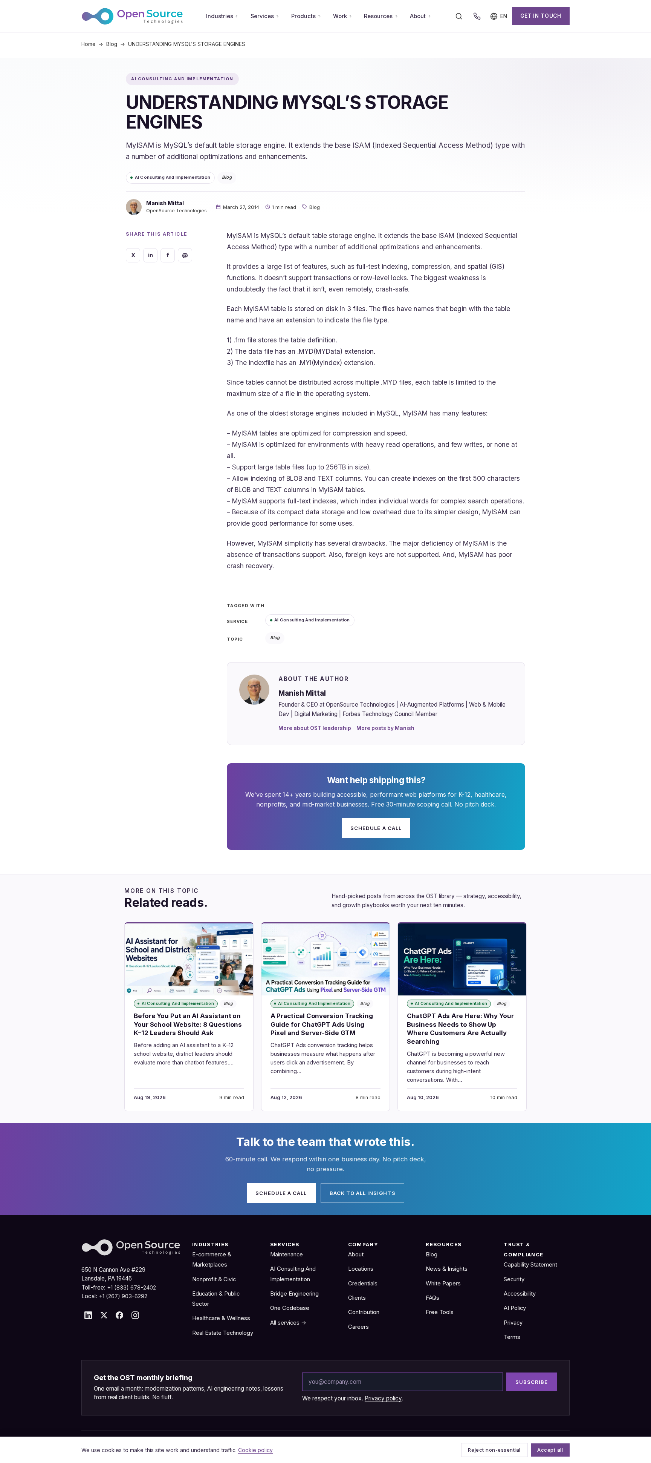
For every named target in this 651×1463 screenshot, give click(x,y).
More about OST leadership (314, 728)
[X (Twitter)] (104, 1315)
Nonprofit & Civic (214, 1279)
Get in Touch (540, 16)
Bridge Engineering (294, 1293)
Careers (358, 1326)
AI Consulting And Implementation (172, 177)
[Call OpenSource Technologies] (477, 16)
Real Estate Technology (222, 1333)
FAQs (432, 1297)
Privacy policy (383, 1398)
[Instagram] (135, 1315)
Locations (360, 1268)
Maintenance (286, 1254)
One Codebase (289, 1308)
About (418, 16)
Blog (111, 44)
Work (340, 16)
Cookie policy (255, 1450)
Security (514, 1279)
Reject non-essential (494, 1450)
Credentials (362, 1283)
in (150, 255)
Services (262, 16)
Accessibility (520, 1293)
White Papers (443, 1283)
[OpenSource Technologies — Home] (132, 16)
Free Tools (440, 1312)
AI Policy (515, 1308)
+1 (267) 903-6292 (123, 1296)
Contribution (363, 1312)
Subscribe (531, 1382)
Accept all (550, 1450)
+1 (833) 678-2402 (131, 1287)
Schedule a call (376, 828)
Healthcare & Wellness (221, 1318)
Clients (357, 1297)
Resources (378, 16)
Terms (512, 1337)
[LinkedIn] (88, 1315)
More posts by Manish (385, 728)
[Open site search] (459, 16)
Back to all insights (363, 1193)
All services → (288, 1322)
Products (303, 16)
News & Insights (447, 1268)
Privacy (513, 1322)
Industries (219, 16)
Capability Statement (530, 1264)
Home (88, 44)
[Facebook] (119, 1315)
